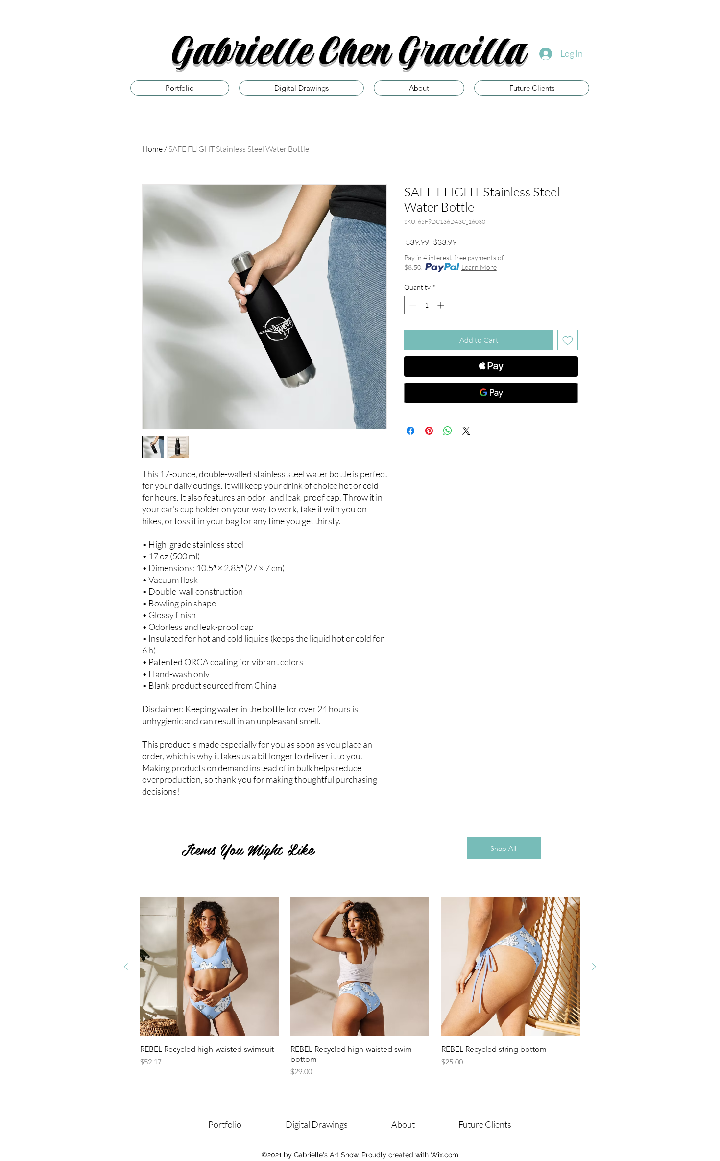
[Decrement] (412, 305)
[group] (360, 987)
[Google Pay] (491, 393)
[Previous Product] (126, 966)
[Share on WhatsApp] (448, 430)
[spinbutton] (426, 305)
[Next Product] (594, 966)
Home (152, 149)
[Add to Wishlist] (567, 340)
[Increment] (441, 305)
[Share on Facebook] (410, 430)
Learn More (479, 267)
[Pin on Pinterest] (429, 430)
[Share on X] (466, 430)
